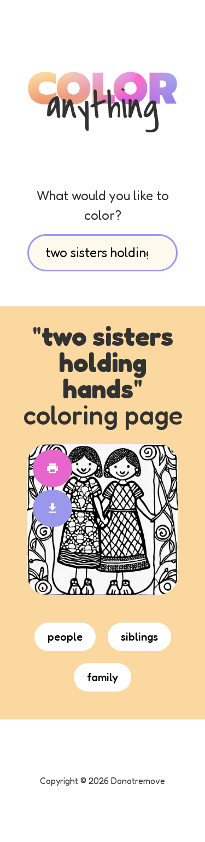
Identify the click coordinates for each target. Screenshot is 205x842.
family (102, 677)
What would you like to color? (103, 205)
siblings (139, 636)
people (65, 636)
